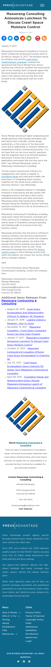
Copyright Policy (35, 620)
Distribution (8, 627)
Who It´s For (9, 616)
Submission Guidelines (32, 628)
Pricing (6, 620)
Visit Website (25, 509)
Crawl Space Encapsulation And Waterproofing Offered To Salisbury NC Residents (25, 312)
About (5, 623)
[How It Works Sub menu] (20, 613)
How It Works (9, 613)
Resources (8, 634)
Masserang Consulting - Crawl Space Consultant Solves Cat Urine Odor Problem (26, 330)
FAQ (4, 630)
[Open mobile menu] (42, 5)
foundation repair (9, 177)
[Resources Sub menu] (16, 634)
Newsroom (31, 637)
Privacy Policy (33, 613)
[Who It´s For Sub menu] (19, 616)
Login (29, 641)
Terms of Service (35, 616)
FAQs (28, 623)
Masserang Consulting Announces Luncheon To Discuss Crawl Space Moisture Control (28, 341)
